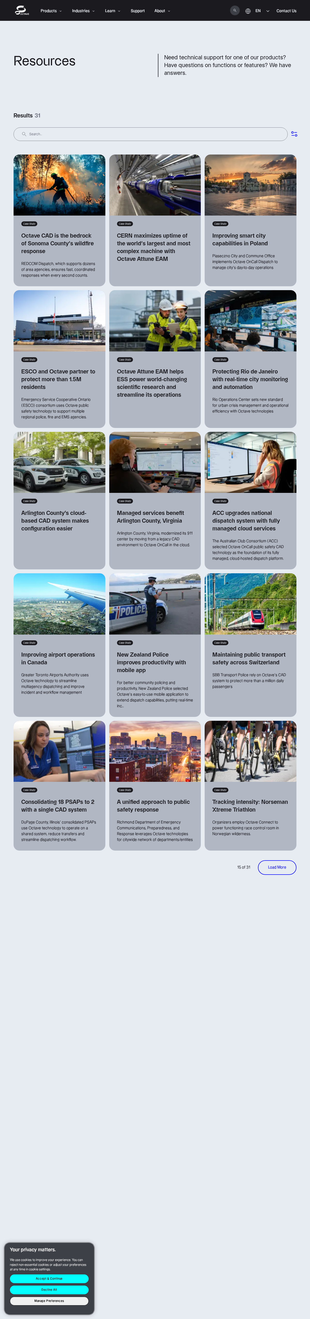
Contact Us (286, 11)
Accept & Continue (49, 1278)
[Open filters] (294, 134)
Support (138, 11)
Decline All (49, 1289)
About (160, 11)
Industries (81, 11)
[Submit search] (24, 134)
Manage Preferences (49, 1301)
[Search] (235, 10)
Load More (277, 867)
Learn (110, 11)
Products (49, 11)
